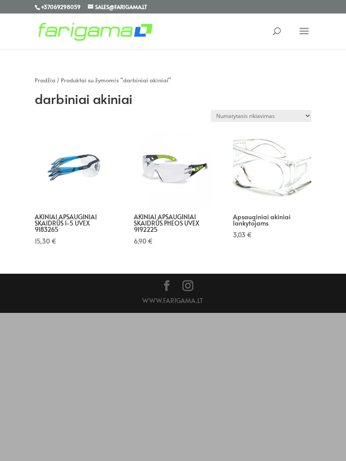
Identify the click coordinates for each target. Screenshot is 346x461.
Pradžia (45, 80)
